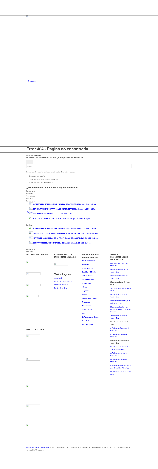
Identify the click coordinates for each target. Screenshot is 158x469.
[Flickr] (27, 12)
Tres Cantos (86, 321)
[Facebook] (27, 4)
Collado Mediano (87, 276)
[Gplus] (27, 6)
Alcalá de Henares (88, 261)
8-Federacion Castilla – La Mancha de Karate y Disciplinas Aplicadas (120, 309)
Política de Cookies (32, 447)
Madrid (85, 294)
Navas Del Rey (87, 309)
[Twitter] (27, 1)
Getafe (85, 287)
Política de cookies (60, 288)
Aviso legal (58, 278)
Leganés (86, 291)
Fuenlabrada (86, 283)
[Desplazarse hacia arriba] (0, 468)
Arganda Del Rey (87, 268)
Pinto (84, 313)
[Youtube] (27, 9)
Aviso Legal (45, 447)
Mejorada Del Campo (89, 298)
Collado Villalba (88, 279)
